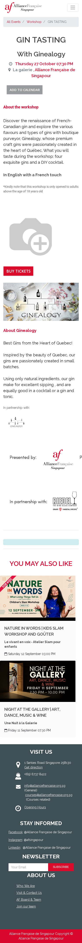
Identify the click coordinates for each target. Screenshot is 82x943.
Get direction (33, 767)
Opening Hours (35, 807)
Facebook (16, 832)
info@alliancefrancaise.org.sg (44, 785)
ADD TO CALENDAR (25, 89)
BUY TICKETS (18, 271)
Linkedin (14, 847)
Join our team (26, 906)
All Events (14, 22)
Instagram (15, 840)
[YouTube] (38, 922)
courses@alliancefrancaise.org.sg (48, 795)
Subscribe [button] (61, 867)
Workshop (34, 22)
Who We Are (25, 886)
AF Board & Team (28, 899)
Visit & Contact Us (29, 893)
